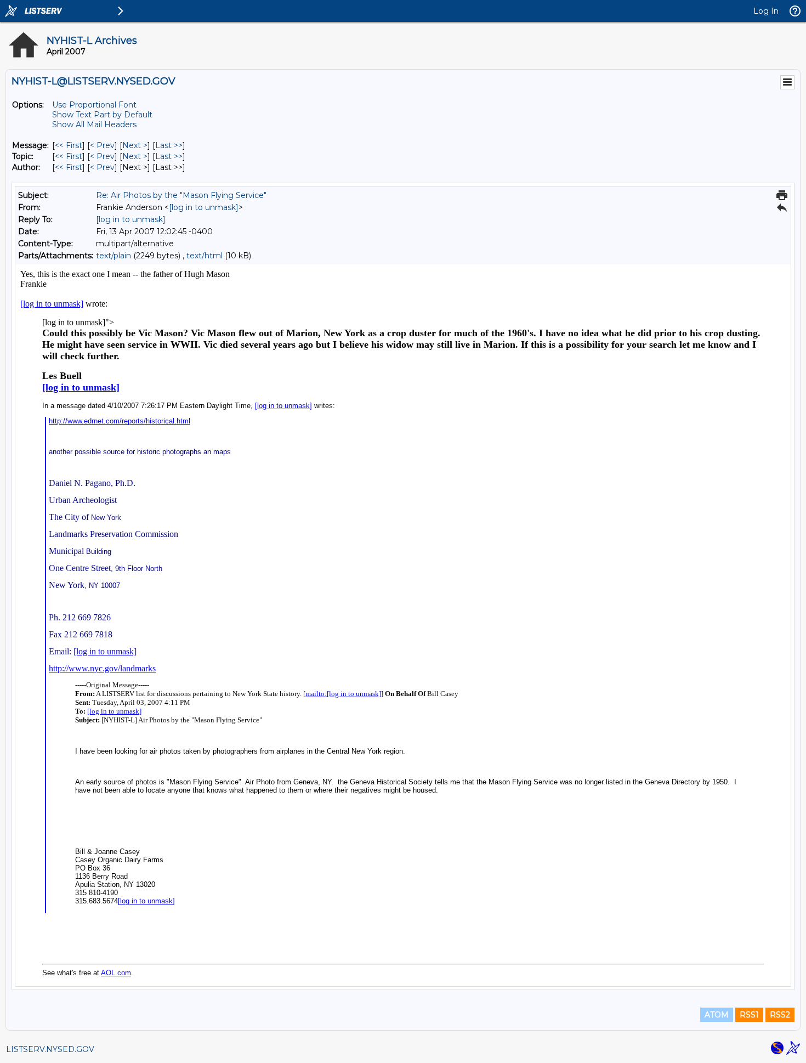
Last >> (169, 145)
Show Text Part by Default (102, 115)
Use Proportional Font (94, 105)
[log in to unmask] (204, 207)
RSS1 (749, 1015)
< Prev (102, 145)
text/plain (113, 256)
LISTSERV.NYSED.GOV (50, 1049)
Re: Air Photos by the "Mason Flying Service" (181, 195)
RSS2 (780, 1015)
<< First (68, 145)
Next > (134, 145)
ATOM (717, 1015)
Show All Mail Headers (94, 124)
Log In (766, 11)
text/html (204, 256)
